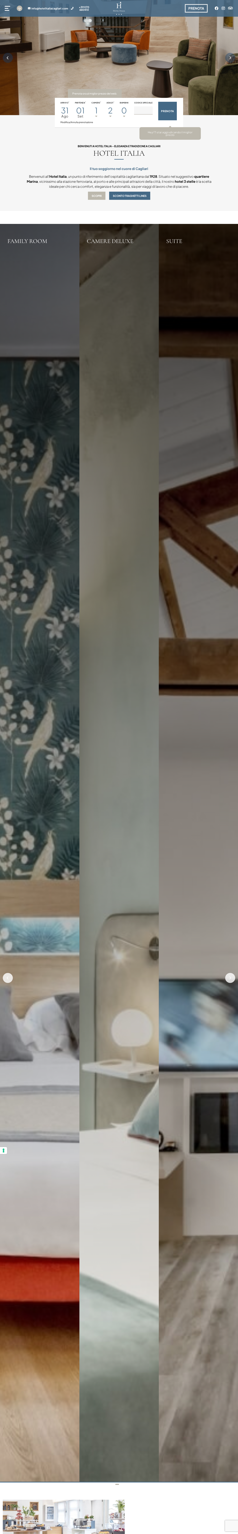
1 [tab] (117, 1484)
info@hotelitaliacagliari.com (49, 8)
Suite (174, 241)
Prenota (58, 257)
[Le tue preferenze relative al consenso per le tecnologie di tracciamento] (3, 1150)
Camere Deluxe (110, 241)
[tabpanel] (39, 853)
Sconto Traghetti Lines (130, 195)
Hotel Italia (119, 153)
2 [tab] (121, 1484)
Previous (8, 58)
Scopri (97, 195)
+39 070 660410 (84, 8)
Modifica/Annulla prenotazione (76, 122)
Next (230, 58)
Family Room (27, 241)
